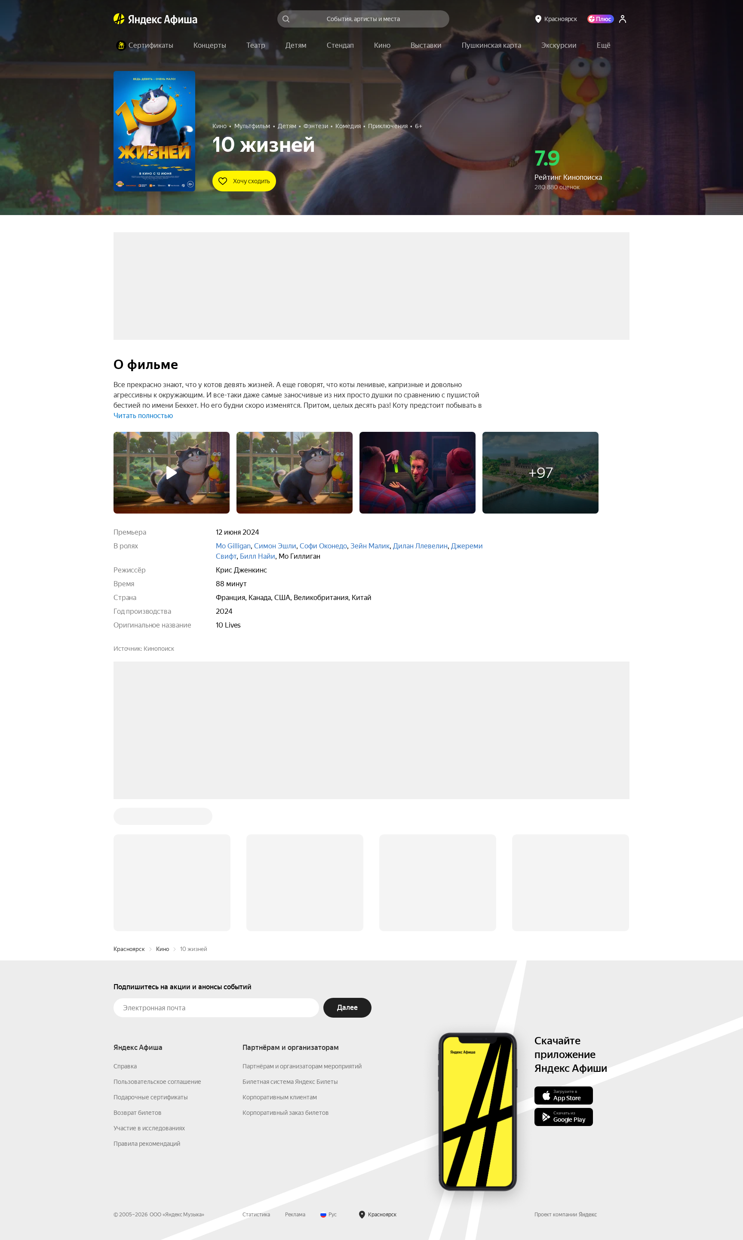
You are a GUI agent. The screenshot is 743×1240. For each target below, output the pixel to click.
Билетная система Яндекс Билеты (290, 1081)
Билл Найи (257, 556)
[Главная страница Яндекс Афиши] (119, 19)
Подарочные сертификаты (151, 1097)
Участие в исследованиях (149, 1128)
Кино (162, 949)
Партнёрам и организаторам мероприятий (302, 1066)
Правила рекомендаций (147, 1143)
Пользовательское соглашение (157, 1081)
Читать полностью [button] (143, 416)
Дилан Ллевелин (420, 546)
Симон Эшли (275, 546)
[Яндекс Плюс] (600, 19)
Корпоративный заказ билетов (286, 1112)
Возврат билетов (138, 1112)
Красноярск (129, 949)
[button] (603, 45)
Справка (125, 1066)
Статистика (256, 1215)
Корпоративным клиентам (280, 1097)
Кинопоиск (159, 648)
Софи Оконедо (323, 546)
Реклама (295, 1215)
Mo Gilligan (233, 546)
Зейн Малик (370, 546)
